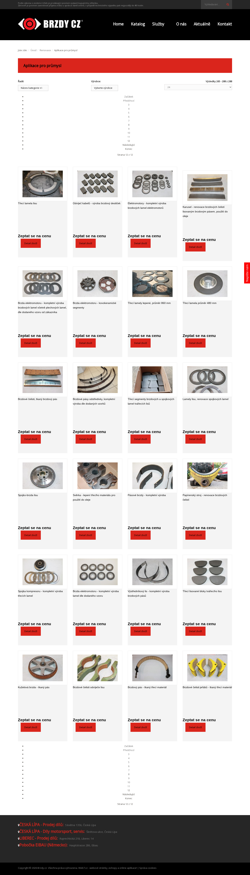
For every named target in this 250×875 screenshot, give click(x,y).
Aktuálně (202, 24)
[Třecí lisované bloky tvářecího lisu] (207, 571)
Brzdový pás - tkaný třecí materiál (147, 687)
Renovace (45, 50)
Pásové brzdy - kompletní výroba (147, 495)
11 (128, 136)
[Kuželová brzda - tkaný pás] (43, 668)
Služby (158, 24)
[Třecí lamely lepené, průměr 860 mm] (152, 283)
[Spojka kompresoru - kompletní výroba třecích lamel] (43, 571)
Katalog (138, 24)
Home (118, 24)
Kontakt (225, 24)
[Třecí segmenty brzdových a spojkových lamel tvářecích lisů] (152, 379)
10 (128, 132)
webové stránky (98, 868)
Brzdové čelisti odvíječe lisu (89, 687)
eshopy (113, 868)
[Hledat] (227, 4)
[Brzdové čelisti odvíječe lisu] (97, 668)
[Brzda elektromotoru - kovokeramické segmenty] (97, 283)
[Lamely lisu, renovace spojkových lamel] (207, 379)
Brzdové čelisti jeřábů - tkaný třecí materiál (207, 687)
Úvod (33, 50)
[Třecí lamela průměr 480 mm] (207, 283)
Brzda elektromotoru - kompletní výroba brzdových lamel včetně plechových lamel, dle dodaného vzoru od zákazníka (42, 308)
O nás (181, 24)
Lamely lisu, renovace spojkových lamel (205, 399)
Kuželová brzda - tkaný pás (33, 687)
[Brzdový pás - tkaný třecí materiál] (152, 668)
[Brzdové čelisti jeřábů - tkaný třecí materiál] (207, 668)
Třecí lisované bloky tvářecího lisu (202, 591)
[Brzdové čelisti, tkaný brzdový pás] (43, 379)
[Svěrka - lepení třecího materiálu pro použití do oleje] (97, 475)
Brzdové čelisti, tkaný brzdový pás (37, 399)
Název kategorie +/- (32, 87)
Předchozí (128, 100)
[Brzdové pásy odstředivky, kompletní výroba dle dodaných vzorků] (97, 379)
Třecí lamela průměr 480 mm (200, 303)
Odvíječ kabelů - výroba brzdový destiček (96, 203)
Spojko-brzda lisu (28, 495)
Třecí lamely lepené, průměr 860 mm (149, 303)
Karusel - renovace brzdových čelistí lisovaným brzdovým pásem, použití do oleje (205, 211)
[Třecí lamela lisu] (43, 184)
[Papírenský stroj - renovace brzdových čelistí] (207, 475)
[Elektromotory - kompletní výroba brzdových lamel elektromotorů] (152, 184)
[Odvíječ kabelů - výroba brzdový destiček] (97, 184)
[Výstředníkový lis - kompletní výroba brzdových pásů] (152, 571)
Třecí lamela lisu (27, 203)
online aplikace (128, 868)
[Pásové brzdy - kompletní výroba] (152, 475)
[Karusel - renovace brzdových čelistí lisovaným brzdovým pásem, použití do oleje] (207, 187)
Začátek (128, 96)
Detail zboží (30, 243)
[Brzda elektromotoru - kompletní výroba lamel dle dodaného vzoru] (97, 571)
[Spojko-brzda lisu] (43, 475)
